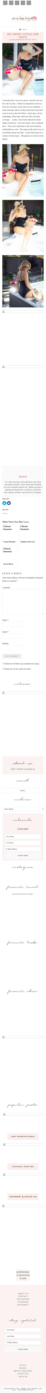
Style (34, 39)
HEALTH (23, 1377)
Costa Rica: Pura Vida (23, 1166)
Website (5, 643)
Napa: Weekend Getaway (23, 1136)
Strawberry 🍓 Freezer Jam (23, 1196)
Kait (32, 1390)
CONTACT (23, 1296)
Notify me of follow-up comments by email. (21, 664)
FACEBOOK (23, 1302)
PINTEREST (23, 1305)
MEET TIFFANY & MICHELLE (23, 769)
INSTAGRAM (23, 1299)
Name (5, 620)
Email (5, 632)
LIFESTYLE (23, 1374)
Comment (6, 588)
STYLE (23, 1365)
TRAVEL (23, 1368)
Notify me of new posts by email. (17, 669)
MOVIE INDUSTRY (23, 1371)
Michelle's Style (23, 39)
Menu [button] (25, 29)
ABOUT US (23, 1294)
